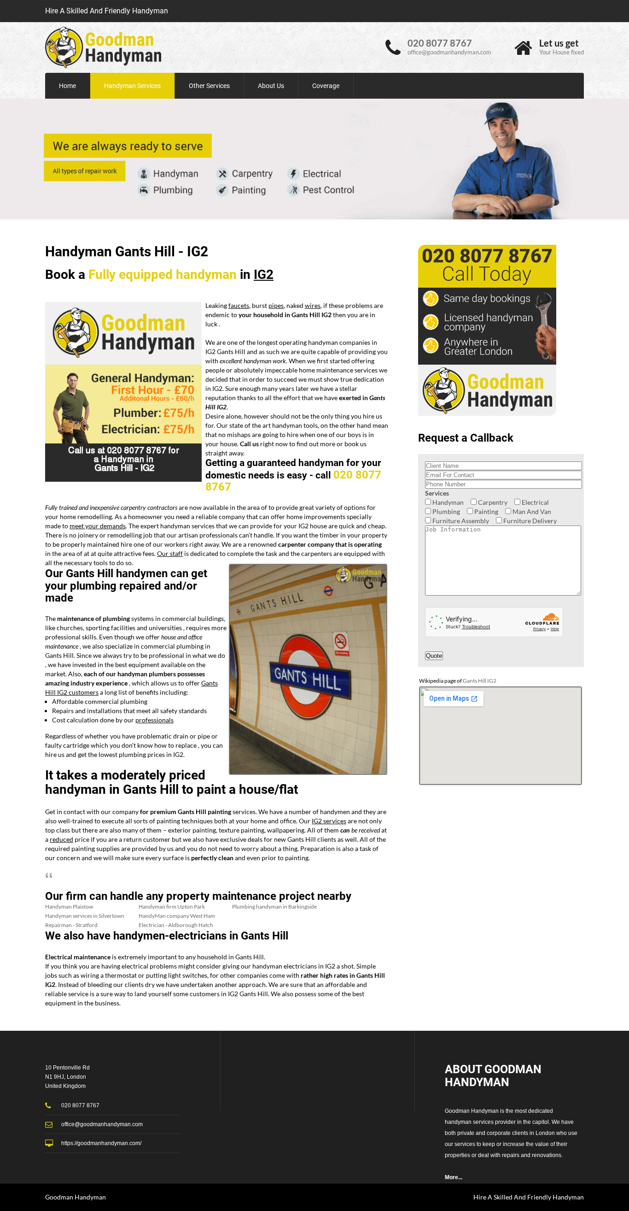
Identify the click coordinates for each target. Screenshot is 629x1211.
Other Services (209, 85)
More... (453, 1177)
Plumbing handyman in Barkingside (274, 906)
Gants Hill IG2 (479, 680)
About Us (271, 85)
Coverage (325, 85)
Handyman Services (132, 85)
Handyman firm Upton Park (172, 906)
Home (67, 85)
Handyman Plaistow (69, 906)
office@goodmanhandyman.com (449, 52)
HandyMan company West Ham (177, 915)
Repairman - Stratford (71, 925)
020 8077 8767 (440, 42)
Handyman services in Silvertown (84, 915)
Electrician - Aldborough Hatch (176, 925)
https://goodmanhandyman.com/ (101, 1143)
